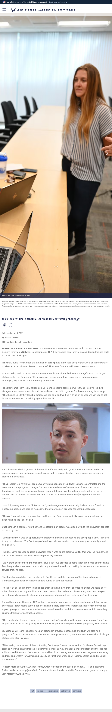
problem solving (53, 690)
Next (106, 153)
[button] (58, 2)
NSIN (32, 690)
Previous (5, 153)
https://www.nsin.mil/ (18, 673)
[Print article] (5, 325)
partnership (77, 690)
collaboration (65, 690)
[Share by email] (10, 325)
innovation (40, 690)
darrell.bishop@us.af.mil (24, 670)
